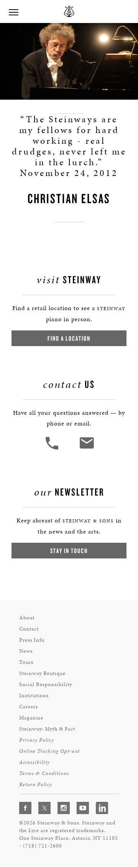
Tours (26, 662)
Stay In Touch (69, 551)
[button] (53, 448)
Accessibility (34, 762)
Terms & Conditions (44, 773)
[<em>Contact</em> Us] (86, 448)
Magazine (31, 717)
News (26, 651)
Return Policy (35, 784)
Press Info (31, 640)
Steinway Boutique (42, 673)
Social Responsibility (45, 684)
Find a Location (69, 338)
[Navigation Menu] (13, 11)
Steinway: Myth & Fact (47, 728)
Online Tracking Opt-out (49, 751)
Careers (28, 706)
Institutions (34, 695)
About (26, 617)
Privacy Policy (36, 740)
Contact (29, 628)
